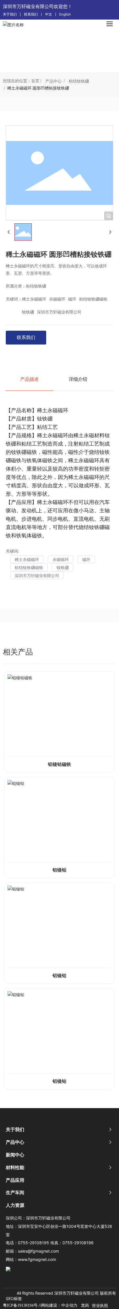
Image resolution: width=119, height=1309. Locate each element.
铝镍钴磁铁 (59, 764)
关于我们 (10, 14)
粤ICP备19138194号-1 (22, 1305)
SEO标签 (14, 1298)
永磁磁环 (57, 299)
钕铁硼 (28, 312)
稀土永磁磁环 (34, 299)
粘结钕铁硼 (79, 81)
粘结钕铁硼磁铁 (93, 299)
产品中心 (53, 81)
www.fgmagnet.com (37, 1259)
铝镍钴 (59, 870)
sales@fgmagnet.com (38, 1251)
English (65, 14)
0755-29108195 (33, 1242)
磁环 (72, 299)
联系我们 (31, 14)
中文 (48, 14)
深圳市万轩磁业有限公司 (59, 312)
